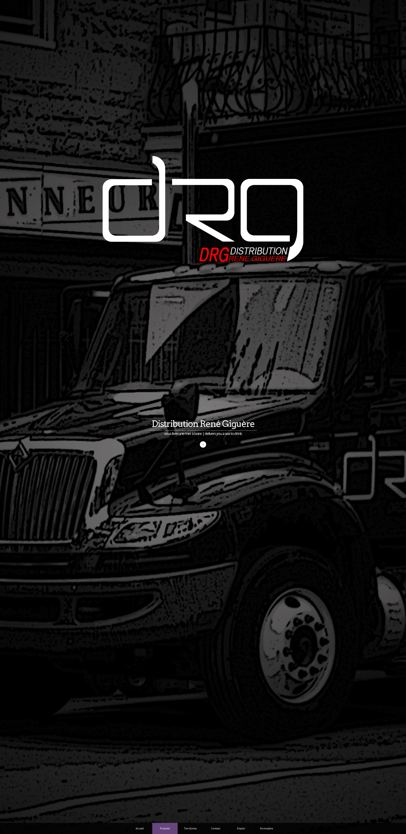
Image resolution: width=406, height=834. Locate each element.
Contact (215, 828)
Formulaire (266, 828)
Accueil (140, 828)
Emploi (241, 828)
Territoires (190, 828)
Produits (165, 828)
